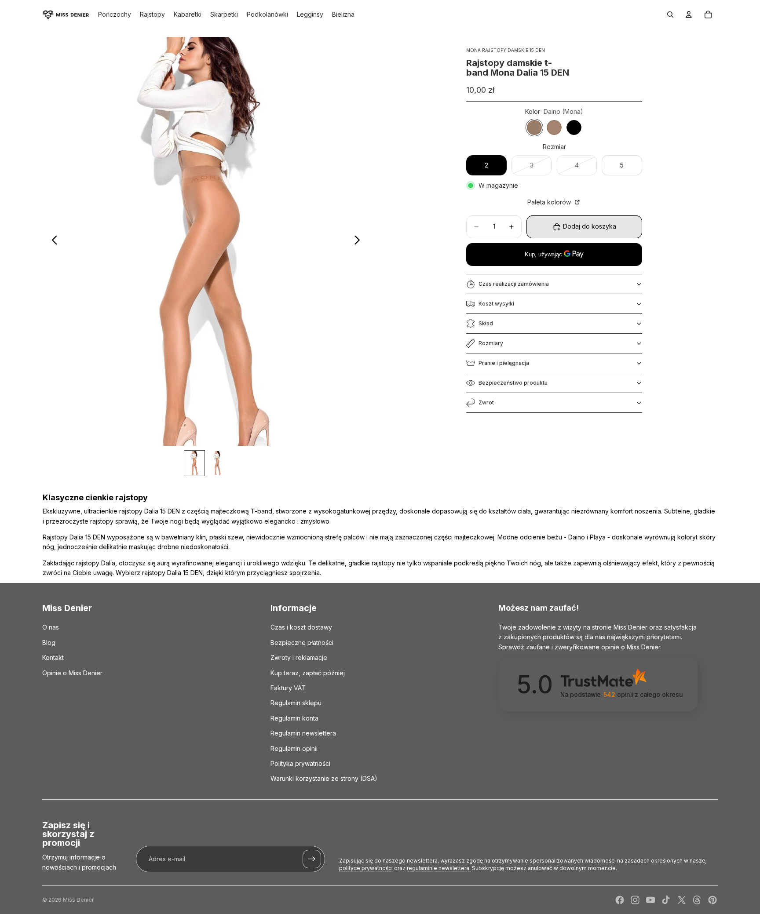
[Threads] (697, 900)
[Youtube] (650, 900)
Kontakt (53, 657)
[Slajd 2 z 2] (217, 463)
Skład (486, 323)
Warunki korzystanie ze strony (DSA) (323, 778)
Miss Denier (78, 899)
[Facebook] (619, 900)
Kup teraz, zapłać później (307, 672)
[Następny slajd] (359, 241)
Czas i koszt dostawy (301, 627)
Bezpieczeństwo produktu (513, 382)
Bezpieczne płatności (301, 642)
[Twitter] (681, 900)
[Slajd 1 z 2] (194, 463)
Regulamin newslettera (303, 733)
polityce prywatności (366, 868)
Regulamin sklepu (296, 702)
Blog (48, 642)
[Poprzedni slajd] (52, 241)
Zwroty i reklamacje (298, 657)
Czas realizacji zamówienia (514, 283)
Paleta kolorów (550, 202)
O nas (50, 627)
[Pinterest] (712, 900)
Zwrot (486, 402)
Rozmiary (491, 343)
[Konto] (688, 14)
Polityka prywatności (300, 763)
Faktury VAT (288, 688)
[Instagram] (635, 900)
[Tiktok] (666, 900)
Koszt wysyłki (496, 303)
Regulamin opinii (294, 748)
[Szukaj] (670, 14)
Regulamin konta (294, 717)
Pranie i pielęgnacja (504, 363)
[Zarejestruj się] (312, 859)
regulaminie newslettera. (439, 868)
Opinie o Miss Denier (72, 672)
